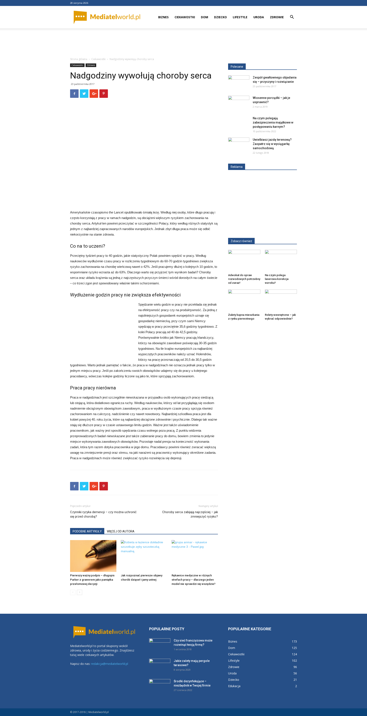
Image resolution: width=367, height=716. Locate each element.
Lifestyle (240, 17)
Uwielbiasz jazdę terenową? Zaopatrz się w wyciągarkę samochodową (272, 144)
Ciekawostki (185, 17)
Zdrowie (277, 17)
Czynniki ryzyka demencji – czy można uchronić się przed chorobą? (103, 514)
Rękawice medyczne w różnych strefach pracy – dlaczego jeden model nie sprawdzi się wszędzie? (193, 579)
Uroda (258, 17)
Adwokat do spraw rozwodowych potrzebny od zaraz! (244, 279)
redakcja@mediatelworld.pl (109, 664)
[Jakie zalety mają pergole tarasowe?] (159, 666)
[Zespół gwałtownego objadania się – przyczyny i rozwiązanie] (238, 82)
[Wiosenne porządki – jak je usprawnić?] (238, 103)
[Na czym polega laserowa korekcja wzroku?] (281, 261)
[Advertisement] (183, 43)
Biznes (163, 17)
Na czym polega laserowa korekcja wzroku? (276, 279)
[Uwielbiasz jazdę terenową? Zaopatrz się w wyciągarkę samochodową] (238, 145)
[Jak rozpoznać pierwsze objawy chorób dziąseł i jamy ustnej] (144, 556)
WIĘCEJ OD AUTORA (120, 531)
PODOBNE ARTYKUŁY (87, 531)
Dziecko (220, 17)
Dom (204, 17)
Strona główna (78, 59)
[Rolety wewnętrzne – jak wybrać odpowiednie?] (281, 300)
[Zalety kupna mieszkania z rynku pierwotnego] (244, 300)
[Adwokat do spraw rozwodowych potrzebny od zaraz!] (244, 261)
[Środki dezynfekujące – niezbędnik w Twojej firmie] (159, 686)
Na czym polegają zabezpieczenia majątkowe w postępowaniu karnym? (273, 122)
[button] (292, 17)
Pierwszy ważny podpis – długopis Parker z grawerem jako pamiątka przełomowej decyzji (92, 579)
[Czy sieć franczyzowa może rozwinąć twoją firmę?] (159, 645)
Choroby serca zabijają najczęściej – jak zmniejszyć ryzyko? (190, 514)
